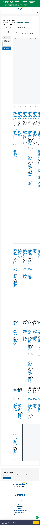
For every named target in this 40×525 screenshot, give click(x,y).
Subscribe (31, 33)
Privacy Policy (20, 500)
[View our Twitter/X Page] (18, 495)
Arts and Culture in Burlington (8, 33)
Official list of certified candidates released (20, 394)
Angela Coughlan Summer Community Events (25, 254)
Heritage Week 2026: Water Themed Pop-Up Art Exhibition (15, 153)
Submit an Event (23, 33)
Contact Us (20, 508)
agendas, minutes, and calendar (22, 22)
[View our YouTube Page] (22, 495)
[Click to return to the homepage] (20, 8)
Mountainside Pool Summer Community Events (30, 155)
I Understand (36, 522)
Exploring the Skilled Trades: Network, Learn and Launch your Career (30, 328)
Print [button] (31, 28)
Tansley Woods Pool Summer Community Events (15, 266)
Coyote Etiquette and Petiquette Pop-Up (30, 143)
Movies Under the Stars (35, 147)
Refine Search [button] (35, 28)
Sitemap (20, 504)
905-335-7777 (21, 491)
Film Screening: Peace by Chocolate (25, 266)
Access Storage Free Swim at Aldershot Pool (30, 253)
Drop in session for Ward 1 (30, 341)
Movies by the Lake (25, 148)
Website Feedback (20, 506)
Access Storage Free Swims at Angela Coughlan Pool (20, 254)
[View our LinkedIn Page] (24, 495)
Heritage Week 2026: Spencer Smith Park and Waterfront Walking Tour (20, 131)
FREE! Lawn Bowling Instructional (30, 381)
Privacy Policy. (4, 523)
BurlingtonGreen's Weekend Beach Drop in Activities (15, 253)
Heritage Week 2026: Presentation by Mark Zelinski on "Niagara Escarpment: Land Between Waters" (25, 133)
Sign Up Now (6, 478)
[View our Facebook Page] (15, 495)
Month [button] (7, 28)
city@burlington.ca (21, 489)
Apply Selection (6, 48)
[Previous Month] (14, 28)
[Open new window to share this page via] (3, 17)
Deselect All (9, 44)
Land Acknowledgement (20, 512)
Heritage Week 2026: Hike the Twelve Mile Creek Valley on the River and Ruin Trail (15, 136)
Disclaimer (20, 502)
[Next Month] (16, 28)
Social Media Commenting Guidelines (20, 510)
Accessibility (20, 498)
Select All (5, 44)
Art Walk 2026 (14, 432)
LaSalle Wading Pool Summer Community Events (35, 328)
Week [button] (4, 28)
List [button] (10, 28)
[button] (10, 37)
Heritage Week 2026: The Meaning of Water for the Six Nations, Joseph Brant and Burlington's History (35, 133)
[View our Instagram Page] (20, 495)
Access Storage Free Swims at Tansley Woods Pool (20, 407)
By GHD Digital (25, 514)
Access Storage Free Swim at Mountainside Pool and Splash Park (30, 131)
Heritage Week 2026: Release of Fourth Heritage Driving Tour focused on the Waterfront (15, 117)
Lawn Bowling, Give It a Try (30, 167)
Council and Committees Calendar (16, 33)
